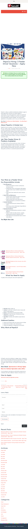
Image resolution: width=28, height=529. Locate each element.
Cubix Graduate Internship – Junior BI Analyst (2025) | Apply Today (13, 440)
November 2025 (4, 462)
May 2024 (3, 488)
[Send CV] (14, 5)
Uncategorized (3, 518)
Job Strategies (3, 512)
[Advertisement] (14, 29)
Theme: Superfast (20, 526)
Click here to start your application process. (10, 377)
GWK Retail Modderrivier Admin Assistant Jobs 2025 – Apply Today (14, 438)
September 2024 (4, 480)
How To (2, 508)
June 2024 (3, 486)
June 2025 (3, 464)
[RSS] (14, 1)
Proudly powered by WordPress (10, 526)
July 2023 (3, 496)
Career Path (3, 506)
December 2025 (4, 460)
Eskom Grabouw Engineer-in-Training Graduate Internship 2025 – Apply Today (14, 272)
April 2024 (3, 490)
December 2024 (4, 474)
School (2, 516)
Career (2, 502)
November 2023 (4, 492)
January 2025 (3, 472)
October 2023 (3, 494)
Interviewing (3, 510)
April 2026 (3, 458)
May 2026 (3, 456)
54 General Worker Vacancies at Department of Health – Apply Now (21, 386)
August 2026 (3, 450)
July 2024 (3, 484)
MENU (25, 11)
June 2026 (3, 454)
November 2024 (4, 476)
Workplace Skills (4, 520)
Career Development (5, 504)
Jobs (6, 381)
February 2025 (3, 470)
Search (2, 423)
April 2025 (3, 468)
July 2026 (3, 452)
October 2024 (3, 478)
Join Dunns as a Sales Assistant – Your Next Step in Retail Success (7, 386)
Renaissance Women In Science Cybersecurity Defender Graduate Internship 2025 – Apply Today (15, 251)
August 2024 (3, 482)
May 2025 (3, 466)
